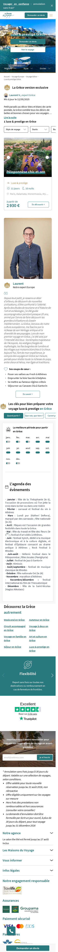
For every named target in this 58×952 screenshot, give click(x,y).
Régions (8, 68)
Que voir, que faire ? (34, 415)
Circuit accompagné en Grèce (14, 628)
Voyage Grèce (31, 76)
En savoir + (28, 394)
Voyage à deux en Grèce (38, 628)
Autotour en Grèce (39, 619)
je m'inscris (45, 757)
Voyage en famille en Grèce (15, 638)
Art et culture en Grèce (38, 638)
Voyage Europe (18, 76)
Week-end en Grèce (14, 619)
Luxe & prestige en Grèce (39, 648)
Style (26, 68)
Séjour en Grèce (12, 646)
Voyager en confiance (16, 3)
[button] (9, 15)
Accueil (7, 76)
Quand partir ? (13, 415)
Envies (43, 68)
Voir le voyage (27, 49)
